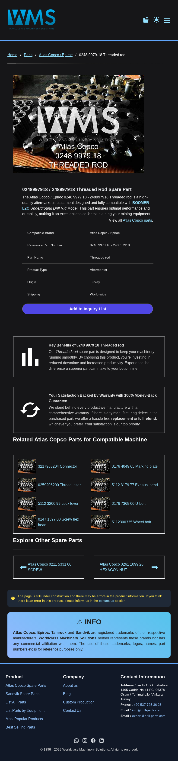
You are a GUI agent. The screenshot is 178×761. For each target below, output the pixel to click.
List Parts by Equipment (25, 710)
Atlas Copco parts (137, 220)
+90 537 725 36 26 (148, 704)
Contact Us (72, 710)
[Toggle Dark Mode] (156, 19)
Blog (67, 694)
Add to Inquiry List (87, 309)
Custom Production (79, 702)
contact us (106, 600)
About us (70, 685)
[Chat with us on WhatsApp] (76, 740)
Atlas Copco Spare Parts (26, 685)
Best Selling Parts (20, 727)
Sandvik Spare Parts (22, 694)
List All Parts (16, 702)
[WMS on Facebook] (93, 740)
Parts (28, 55)
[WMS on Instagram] (85, 740)
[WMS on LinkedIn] (101, 740)
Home (12, 55)
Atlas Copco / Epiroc (56, 55)
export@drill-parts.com (148, 716)
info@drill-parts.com (147, 710)
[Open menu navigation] (167, 20)
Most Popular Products (24, 719)
